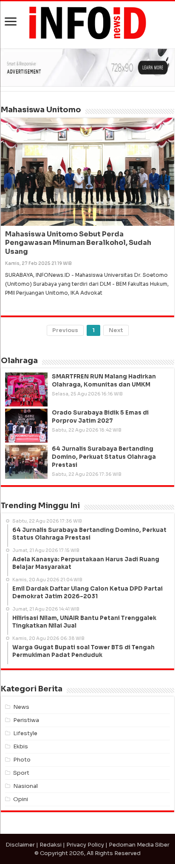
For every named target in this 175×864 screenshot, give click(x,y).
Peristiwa (26, 720)
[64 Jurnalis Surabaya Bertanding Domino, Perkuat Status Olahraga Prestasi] (26, 462)
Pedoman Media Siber (139, 844)
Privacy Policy (85, 844)
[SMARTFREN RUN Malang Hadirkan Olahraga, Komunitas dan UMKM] (26, 389)
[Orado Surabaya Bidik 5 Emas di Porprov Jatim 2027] (26, 426)
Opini (20, 799)
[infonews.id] (87, 22)
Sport (21, 772)
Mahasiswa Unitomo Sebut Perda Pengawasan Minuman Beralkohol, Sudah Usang (78, 243)
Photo (22, 759)
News (21, 707)
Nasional (25, 786)
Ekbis (20, 746)
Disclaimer (20, 844)
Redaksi (51, 844)
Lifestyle (25, 733)
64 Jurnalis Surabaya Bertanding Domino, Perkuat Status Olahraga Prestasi (104, 457)
